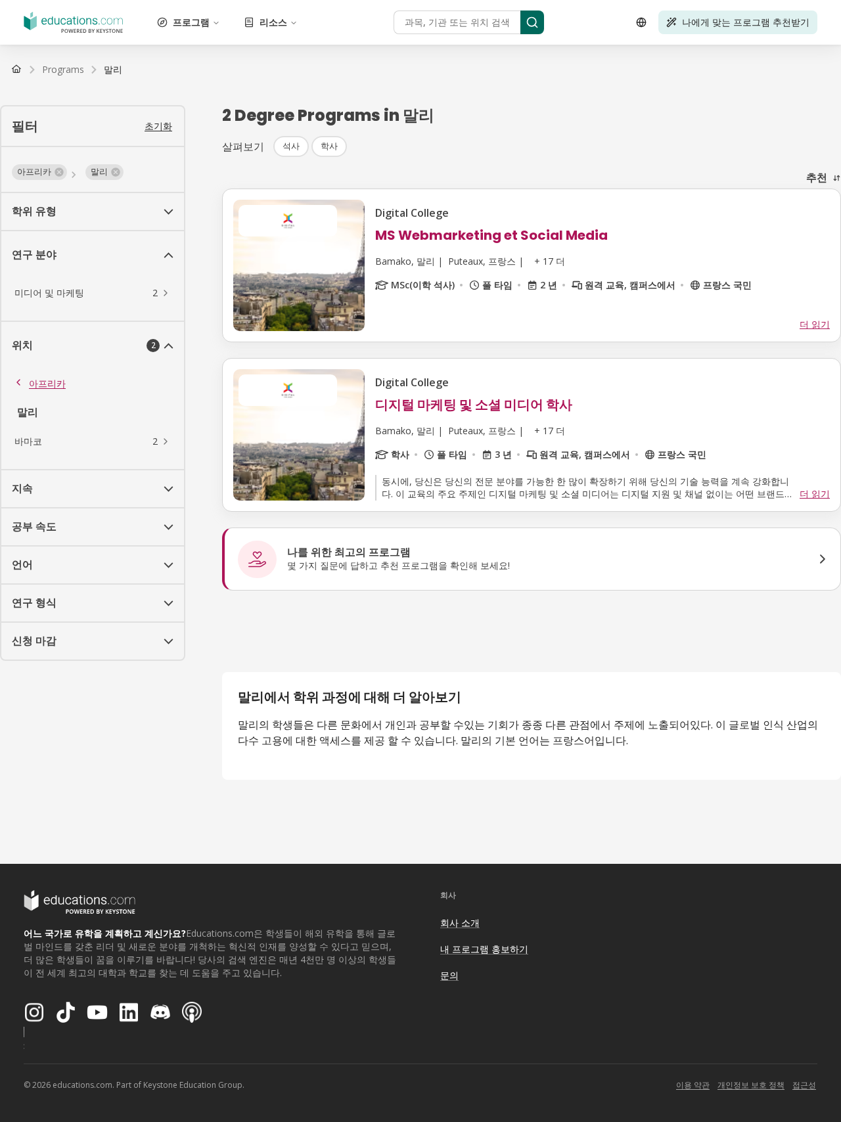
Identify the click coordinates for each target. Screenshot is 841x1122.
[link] (113, 69)
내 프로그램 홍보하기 (484, 949)
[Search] (532, 22)
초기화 (158, 126)
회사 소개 (460, 922)
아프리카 (47, 383)
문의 (449, 975)
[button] (39, 172)
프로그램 (191, 22)
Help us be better (770, 1082)
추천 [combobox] (816, 177)
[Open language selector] (641, 22)
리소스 (273, 22)
